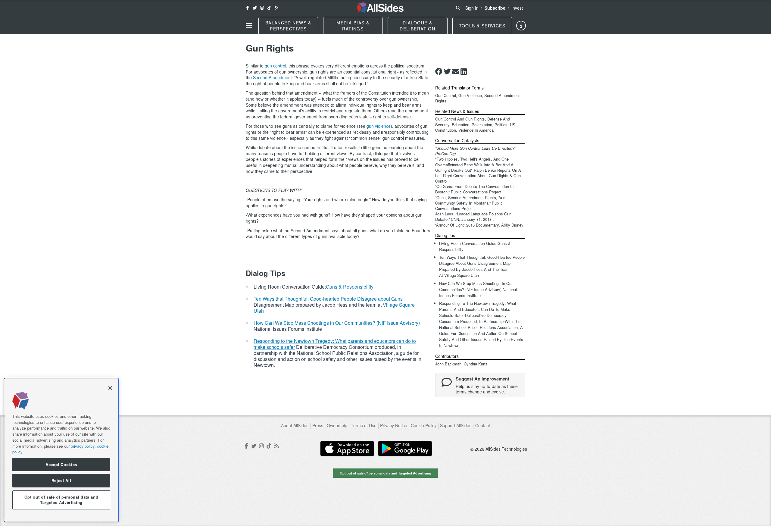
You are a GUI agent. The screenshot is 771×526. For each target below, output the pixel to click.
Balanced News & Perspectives (288, 26)
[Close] (110, 388)
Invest (517, 8)
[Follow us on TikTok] (269, 8)
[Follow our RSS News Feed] (276, 8)
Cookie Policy (423, 425)
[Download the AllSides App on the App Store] (347, 448)
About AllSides (294, 425)
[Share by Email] (455, 71)
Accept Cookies (61, 464)
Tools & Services (482, 26)
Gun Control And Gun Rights (460, 119)
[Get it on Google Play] (405, 448)
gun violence (379, 126)
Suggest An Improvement (482, 378)
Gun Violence (470, 95)
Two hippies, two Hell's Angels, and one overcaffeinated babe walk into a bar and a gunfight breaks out (474, 164)
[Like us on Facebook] (247, 8)
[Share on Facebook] (438, 71)
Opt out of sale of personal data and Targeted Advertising (385, 473)
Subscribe (495, 8)
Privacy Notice (393, 425)
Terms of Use (363, 425)
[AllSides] (380, 7)
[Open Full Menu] (249, 25)
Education (460, 124)
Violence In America (476, 130)
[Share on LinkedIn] (463, 71)
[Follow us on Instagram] (262, 8)
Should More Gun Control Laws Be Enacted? (475, 148)
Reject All (61, 481)
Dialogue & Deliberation (417, 26)
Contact (482, 425)
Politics (501, 124)
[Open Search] (458, 8)
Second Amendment (272, 77)
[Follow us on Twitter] (254, 8)
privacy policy (83, 446)
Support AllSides (455, 425)
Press (317, 425)
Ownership (337, 425)
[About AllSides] (521, 25)
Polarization (482, 124)
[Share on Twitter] (447, 71)
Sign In (472, 8)
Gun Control (445, 95)
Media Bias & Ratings (352, 26)
